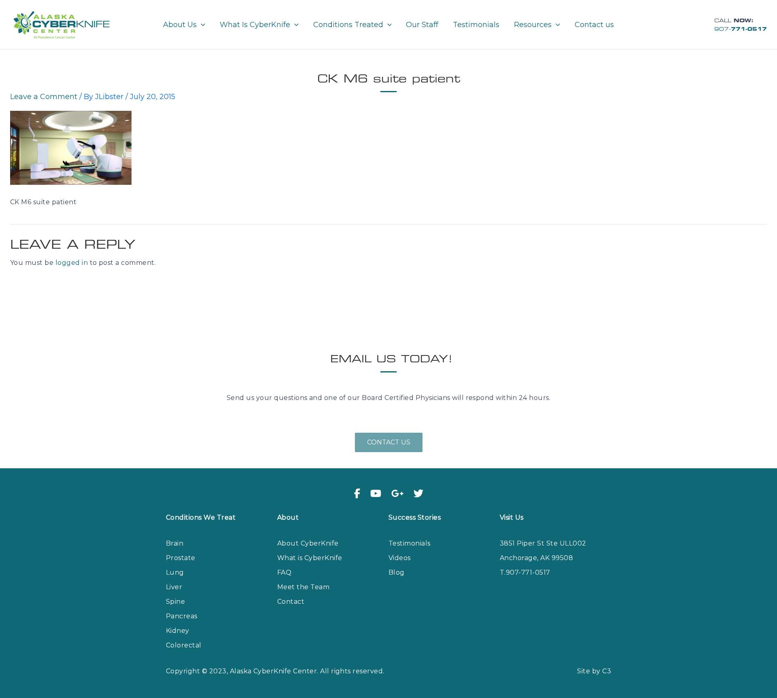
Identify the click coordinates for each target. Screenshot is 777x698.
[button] (201, 24)
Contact (290, 601)
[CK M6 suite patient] (71, 147)
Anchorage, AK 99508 (536, 558)
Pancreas (181, 616)
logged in (71, 263)
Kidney (177, 631)
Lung (175, 572)
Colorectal (184, 645)
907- (740, 29)
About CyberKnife (308, 543)
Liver (174, 587)
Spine (175, 601)
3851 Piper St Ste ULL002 (543, 543)
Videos (399, 558)
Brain (174, 543)
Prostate (180, 558)
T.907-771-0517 (525, 572)
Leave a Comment (43, 96)
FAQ (284, 572)
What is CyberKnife (309, 558)
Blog (396, 572)
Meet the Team (303, 587)
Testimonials (409, 543)
